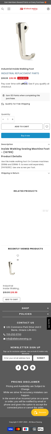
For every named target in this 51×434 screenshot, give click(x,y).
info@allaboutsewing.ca (18, 338)
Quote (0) (49, 323)
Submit (41, 358)
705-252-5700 (13, 334)
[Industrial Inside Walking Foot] (11, 268)
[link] (13, 229)
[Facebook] (18, 367)
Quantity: (5, 114)
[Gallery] (25, 41)
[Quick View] (18, 260)
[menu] (8, 8)
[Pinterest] (32, 367)
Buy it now (25, 136)
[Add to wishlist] (47, 127)
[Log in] (48, 8)
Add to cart (22, 126)
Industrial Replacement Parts (20, 73)
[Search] (2, 9)
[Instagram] (25, 367)
